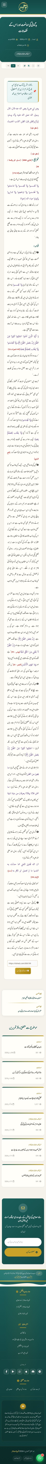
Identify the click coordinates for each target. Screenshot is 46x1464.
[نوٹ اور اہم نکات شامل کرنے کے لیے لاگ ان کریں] (38, 66)
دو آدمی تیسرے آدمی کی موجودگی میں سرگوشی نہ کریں (26, 1073)
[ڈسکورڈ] (33, 1371)
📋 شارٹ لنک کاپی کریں (23, 970)
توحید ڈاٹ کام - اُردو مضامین (23, 1300)
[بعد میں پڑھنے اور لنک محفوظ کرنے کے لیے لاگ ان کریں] (33, 66)
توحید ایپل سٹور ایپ (23, 1353)
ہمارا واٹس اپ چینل (21, 1389)
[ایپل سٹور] (26, 1371)
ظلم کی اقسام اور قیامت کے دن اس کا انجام (30, 1098)
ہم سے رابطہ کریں (35, 1389)
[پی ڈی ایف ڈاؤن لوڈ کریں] (29, 66)
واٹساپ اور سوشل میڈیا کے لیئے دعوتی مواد (23, 1339)
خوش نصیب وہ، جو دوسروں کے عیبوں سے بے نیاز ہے (26, 1150)
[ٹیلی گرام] (39, 1371)
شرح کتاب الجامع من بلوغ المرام (23, 54)
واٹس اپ (29, 1277)
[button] (39, 1457)
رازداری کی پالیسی (28, 1458)
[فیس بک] (6, 1371)
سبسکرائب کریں (30, 1252)
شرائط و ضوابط (17, 1458)
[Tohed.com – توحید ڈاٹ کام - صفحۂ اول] (23, 7)
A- (18, 66)
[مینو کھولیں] (4, 4)
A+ (8, 66)
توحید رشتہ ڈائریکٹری (23, 1313)
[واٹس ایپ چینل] (19, 1371)
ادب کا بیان (39, 1042)
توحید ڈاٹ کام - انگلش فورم (23, 1307)
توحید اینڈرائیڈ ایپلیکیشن (23, 1346)
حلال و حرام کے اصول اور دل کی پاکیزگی (30, 1124)
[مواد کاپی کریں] (24, 66)
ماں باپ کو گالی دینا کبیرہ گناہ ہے (32, 1047)
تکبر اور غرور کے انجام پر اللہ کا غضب (31, 1176)
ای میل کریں (18, 1277)
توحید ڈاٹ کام (15, 1451)
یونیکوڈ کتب (23, 1333)
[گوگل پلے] (13, 1371)
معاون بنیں (9, 1389)
